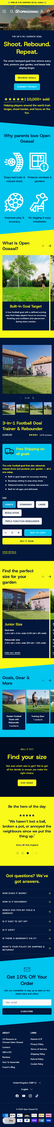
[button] (11, 11)
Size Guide (27, 782)
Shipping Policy (38, 1054)
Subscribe (27, 1011)
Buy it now (27, 541)
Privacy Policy (37, 1044)
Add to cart (38, 532)
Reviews (6, 1057)
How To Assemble (10, 1062)
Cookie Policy (37, 1064)
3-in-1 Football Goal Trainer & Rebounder (22, 425)
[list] (27, 369)
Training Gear (37, 716)
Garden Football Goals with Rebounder (13, 719)
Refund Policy (37, 1059)
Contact (6, 1047)
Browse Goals (27, 77)
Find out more (12, 653)
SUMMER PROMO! (27, 86)
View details (9, 552)
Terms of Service (39, 1049)
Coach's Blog (8, 1067)
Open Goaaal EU (31, 1109)
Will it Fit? (7, 1052)
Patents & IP (36, 1039)
